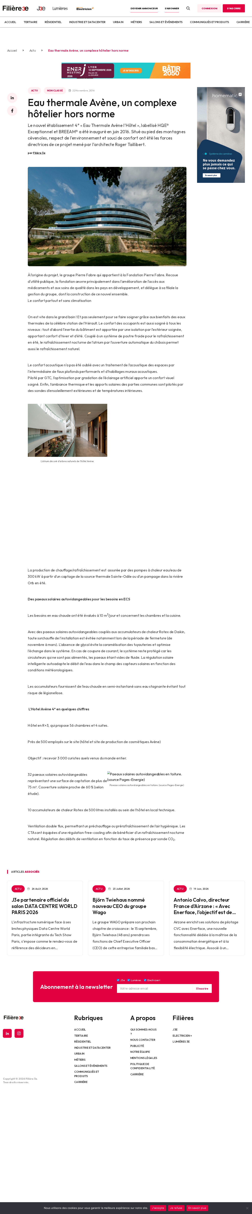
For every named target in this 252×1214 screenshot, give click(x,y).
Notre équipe (140, 1052)
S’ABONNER (172, 8)
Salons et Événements (166, 22)
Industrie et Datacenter (87, 22)
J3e (175, 1029)
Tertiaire (30, 22)
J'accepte (158, 1207)
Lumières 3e (181, 1041)
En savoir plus (197, 1207)
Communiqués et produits (209, 22)
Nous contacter (142, 1040)
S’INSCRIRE (234, 8)
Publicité (137, 1046)
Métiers (136, 22)
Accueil (10, 22)
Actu (32, 50)
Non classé (55, 90)
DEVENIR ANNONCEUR (144, 8)
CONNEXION (209, 8)
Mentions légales (143, 1058)
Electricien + (182, 1035)
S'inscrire (202, 988)
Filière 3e (39, 153)
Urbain (118, 22)
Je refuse (176, 1207)
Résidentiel (53, 22)
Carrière (243, 22)
